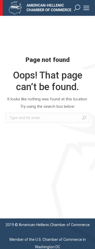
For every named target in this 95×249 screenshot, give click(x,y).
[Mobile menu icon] (86, 7)
